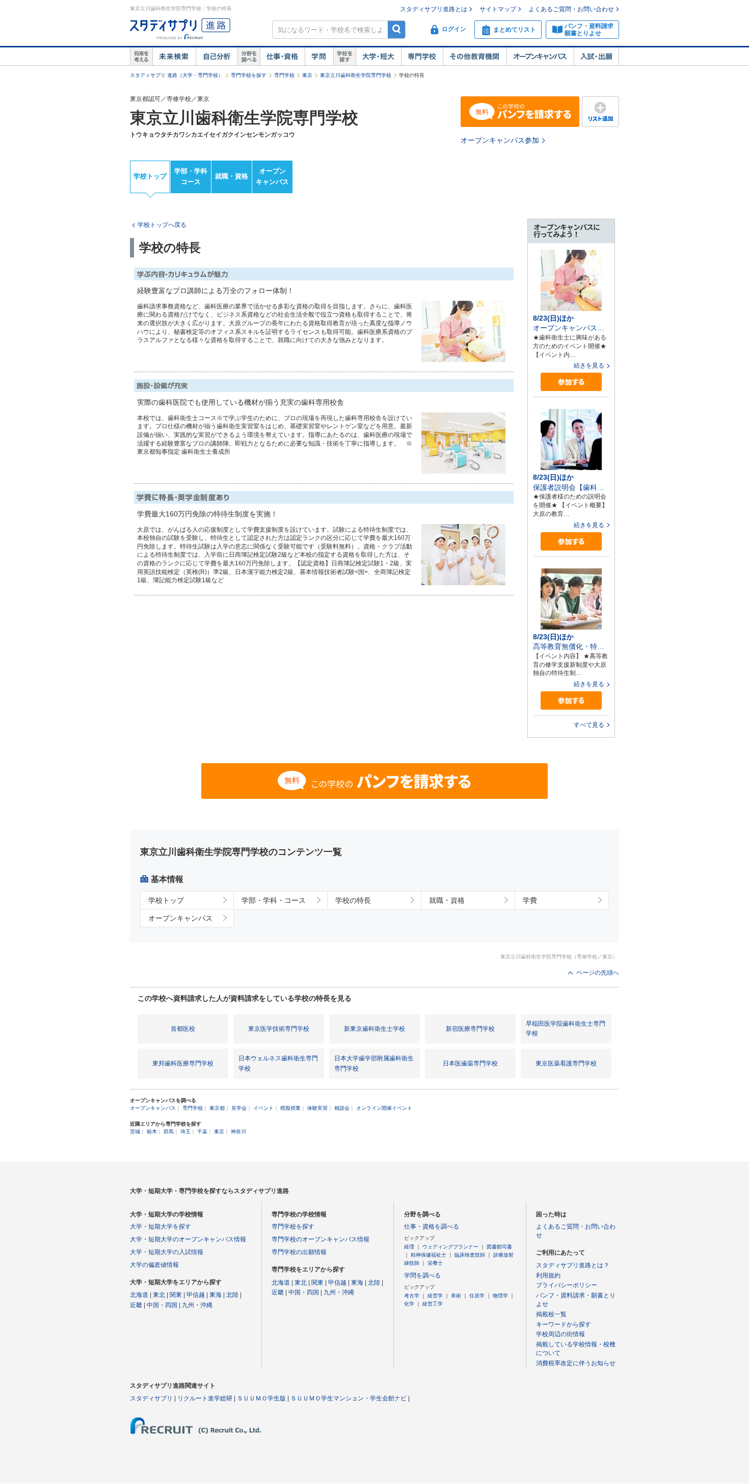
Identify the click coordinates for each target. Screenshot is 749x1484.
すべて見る (589, 724)
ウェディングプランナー (450, 1246)
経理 (409, 1246)
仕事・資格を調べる (431, 1226)
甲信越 (195, 1294)
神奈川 (238, 1131)
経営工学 (432, 1304)
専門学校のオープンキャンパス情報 (320, 1239)
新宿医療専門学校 (470, 1028)
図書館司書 (499, 1246)
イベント (263, 1108)
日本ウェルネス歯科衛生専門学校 (278, 1063)
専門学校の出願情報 (299, 1252)
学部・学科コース (190, 176)
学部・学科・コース (274, 900)
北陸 (232, 1294)
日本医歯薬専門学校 (470, 1063)
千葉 (202, 1131)
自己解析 (216, 56)
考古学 (411, 1295)
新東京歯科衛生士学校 (374, 1028)
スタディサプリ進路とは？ (572, 1265)
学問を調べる (422, 1275)
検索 (397, 29)
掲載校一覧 (551, 1314)
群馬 (169, 1131)
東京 (307, 75)
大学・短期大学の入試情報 (166, 1252)
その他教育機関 (474, 56)
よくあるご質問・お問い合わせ (571, 9)
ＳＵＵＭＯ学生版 (261, 1398)
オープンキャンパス (540, 56)
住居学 (477, 1295)
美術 (456, 1295)
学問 (319, 56)
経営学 (435, 1295)
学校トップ (150, 176)
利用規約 (548, 1275)
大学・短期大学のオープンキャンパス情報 (188, 1239)
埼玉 (185, 1131)
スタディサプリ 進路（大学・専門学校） (176, 75)
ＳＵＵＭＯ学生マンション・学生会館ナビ (348, 1398)
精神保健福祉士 (428, 1255)
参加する (571, 382)
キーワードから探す (563, 1324)
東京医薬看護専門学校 (566, 1063)
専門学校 (422, 56)
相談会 (342, 1108)
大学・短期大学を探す (160, 1226)
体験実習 (317, 1108)
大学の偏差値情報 (154, 1264)
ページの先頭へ (597, 972)
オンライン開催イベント (384, 1108)
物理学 (500, 1295)
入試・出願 (596, 56)
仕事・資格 (282, 56)
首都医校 (183, 1028)
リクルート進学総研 (204, 1398)
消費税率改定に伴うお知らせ (576, 1363)
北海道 (139, 1294)
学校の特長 (353, 900)
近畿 (136, 1305)
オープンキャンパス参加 (500, 140)
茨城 (135, 1131)
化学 (409, 1304)
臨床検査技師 (469, 1255)
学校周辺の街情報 (560, 1334)
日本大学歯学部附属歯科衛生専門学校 (374, 1063)
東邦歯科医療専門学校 (182, 1063)
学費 (530, 900)
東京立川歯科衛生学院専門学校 (355, 75)
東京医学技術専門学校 (278, 1028)
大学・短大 (378, 56)
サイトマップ (497, 9)
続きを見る (589, 365)
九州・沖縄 (197, 1305)
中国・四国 (162, 1305)
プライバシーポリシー (566, 1285)
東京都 (217, 1108)
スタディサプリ (151, 1398)
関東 (176, 1294)
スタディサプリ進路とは (433, 9)
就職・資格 (231, 176)
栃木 (152, 1131)
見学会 (239, 1108)
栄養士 (435, 1263)
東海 (215, 1294)
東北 (159, 1294)
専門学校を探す (248, 75)
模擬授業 (290, 1108)
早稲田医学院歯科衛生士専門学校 (565, 1028)
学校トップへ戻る (162, 224)
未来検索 (174, 56)
